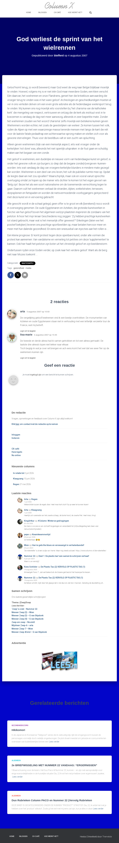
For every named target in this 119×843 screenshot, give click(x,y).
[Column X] (59, 5)
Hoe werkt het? (75, 12)
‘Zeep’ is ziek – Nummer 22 (24, 609)
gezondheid (18, 268)
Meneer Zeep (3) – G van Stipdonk (27, 615)
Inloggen (42, 12)
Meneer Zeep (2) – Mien (23, 612)
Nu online (16, 455)
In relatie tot (18, 473)
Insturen (15, 438)
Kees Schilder (30, 567)
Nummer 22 (29, 556)
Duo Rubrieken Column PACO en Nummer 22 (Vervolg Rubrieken (52, 800)
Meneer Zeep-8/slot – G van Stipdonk (29, 632)
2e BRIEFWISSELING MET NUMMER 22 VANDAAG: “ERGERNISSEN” (54, 765)
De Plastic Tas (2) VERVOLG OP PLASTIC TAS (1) (63, 567)
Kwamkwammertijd (41, 534)
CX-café (57, 12)
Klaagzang (18, 478)
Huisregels (17, 452)
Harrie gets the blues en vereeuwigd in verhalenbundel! (58, 545)
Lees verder (54, 741)
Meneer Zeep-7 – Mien (22, 629)
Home (28, 12)
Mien (26, 545)
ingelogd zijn (35, 375)
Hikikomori (18, 730)
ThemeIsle (107, 836)
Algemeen (16, 760)
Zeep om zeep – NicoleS (23, 622)
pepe (26, 534)
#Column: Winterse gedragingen (53, 521)
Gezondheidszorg (20, 725)
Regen (16, 484)
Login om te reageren (28, 331)
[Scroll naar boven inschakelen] (113, 837)
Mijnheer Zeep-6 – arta (22, 625)
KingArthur (29, 521)
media (28, 268)
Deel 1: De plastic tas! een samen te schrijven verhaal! (64, 556)
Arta (26, 499)
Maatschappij (27, 263)
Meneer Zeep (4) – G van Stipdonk (27, 619)
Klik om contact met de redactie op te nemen (35, 424)
